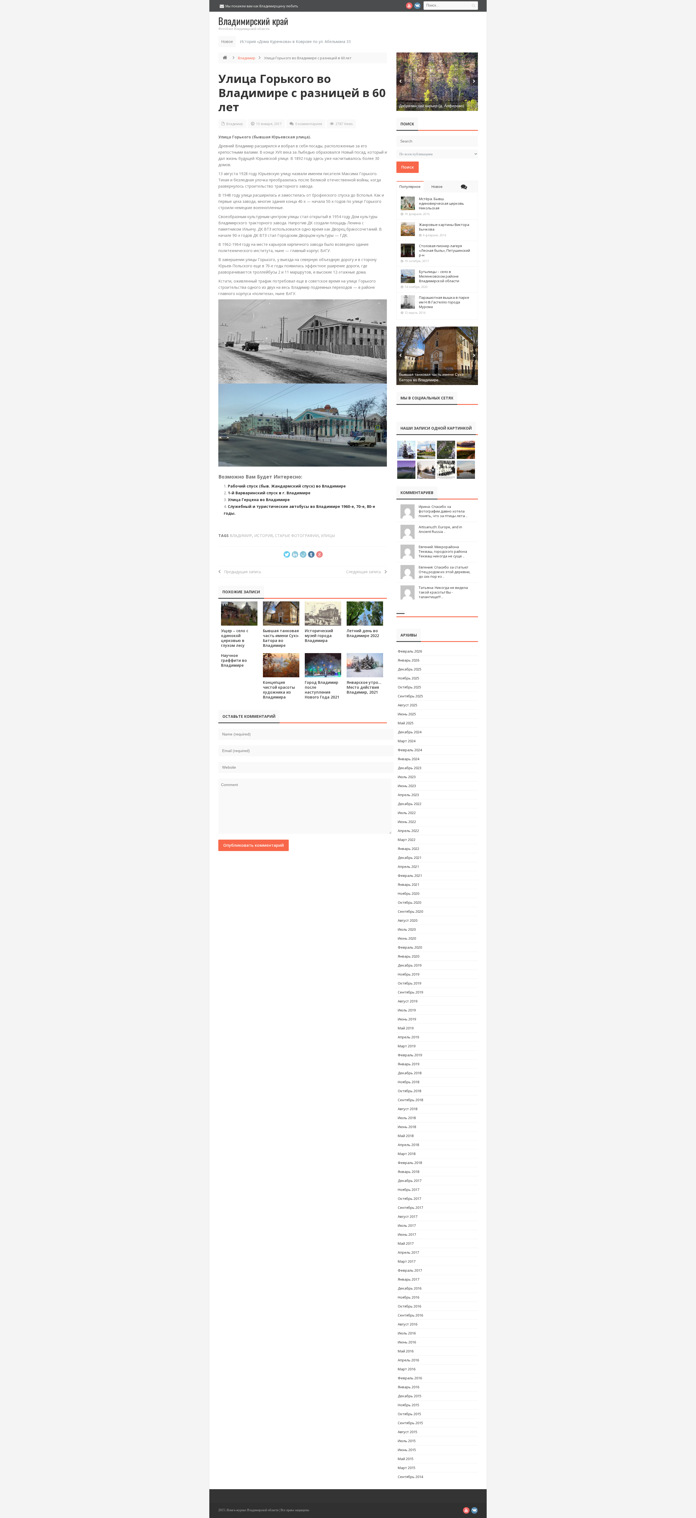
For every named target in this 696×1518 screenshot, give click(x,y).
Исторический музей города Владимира (319, 635)
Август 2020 (407, 920)
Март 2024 (406, 740)
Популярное (410, 186)
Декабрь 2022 (409, 803)
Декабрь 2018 (409, 1072)
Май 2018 (406, 1135)
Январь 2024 (408, 758)
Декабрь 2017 (409, 1180)
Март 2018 (406, 1153)
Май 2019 (406, 1028)
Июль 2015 (407, 1440)
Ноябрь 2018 (408, 1081)
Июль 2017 (407, 1225)
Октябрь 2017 (409, 1198)
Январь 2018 (408, 1171)
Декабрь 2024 (409, 731)
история (263, 535)
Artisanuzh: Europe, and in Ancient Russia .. (440, 529)
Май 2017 (406, 1243)
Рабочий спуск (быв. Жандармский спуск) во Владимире (287, 486)
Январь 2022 (408, 848)
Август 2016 (407, 1324)
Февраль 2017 (410, 1270)
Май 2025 (406, 723)
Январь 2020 (408, 956)
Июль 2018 (407, 1117)
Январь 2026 (408, 660)
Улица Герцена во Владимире (259, 499)
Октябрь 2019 (409, 983)
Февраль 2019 (410, 1055)
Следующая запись (365, 571)
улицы (328, 535)
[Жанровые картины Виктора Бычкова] (408, 229)
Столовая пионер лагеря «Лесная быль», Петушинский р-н (444, 250)
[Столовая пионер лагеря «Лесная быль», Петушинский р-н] (408, 250)
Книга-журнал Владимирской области (252, 1510)
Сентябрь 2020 (410, 911)
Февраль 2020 (410, 947)
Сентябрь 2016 (410, 1315)
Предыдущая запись (241, 571)
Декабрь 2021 (409, 857)
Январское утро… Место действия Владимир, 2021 (364, 687)
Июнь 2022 (407, 821)
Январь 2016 (408, 1386)
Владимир (246, 57)
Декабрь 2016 (409, 1288)
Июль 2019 (407, 1010)
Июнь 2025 (407, 714)
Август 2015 (407, 1431)
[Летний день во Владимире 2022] (365, 613)
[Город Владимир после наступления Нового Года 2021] (323, 665)
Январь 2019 (408, 1063)
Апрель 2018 (408, 1144)
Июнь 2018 (407, 1126)
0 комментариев (308, 124)
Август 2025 (407, 705)
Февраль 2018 (410, 1162)
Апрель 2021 (408, 866)
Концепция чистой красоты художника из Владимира (279, 690)
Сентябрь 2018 (410, 1099)
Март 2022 (406, 839)
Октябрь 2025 (409, 687)
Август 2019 (407, 1001)
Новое (437, 186)
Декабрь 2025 (409, 669)
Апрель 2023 (408, 794)
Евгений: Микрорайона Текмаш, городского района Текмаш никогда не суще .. (443, 551)
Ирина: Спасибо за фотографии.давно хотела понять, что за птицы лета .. (443, 511)
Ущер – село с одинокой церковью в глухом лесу (234, 638)
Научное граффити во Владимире (234, 660)
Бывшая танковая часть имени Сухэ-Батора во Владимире (281, 638)
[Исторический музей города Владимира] (323, 613)
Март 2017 (406, 1261)
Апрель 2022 (408, 830)
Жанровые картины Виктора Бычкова (444, 227)
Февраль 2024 (410, 749)
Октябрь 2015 (409, 1413)
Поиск (407, 167)
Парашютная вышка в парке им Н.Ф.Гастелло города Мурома (444, 302)
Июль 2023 (407, 776)
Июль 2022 (407, 812)
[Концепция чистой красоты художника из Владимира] (281, 665)
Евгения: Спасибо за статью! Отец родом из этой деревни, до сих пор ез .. (444, 572)
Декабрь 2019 (409, 965)
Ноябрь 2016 (408, 1297)
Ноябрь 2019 (408, 974)
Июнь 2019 (407, 1019)
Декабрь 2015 (409, 1395)
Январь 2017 (408, 1279)
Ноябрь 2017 (408, 1189)
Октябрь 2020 (409, 902)
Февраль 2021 (410, 875)
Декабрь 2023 (409, 767)
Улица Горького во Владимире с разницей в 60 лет (302, 92)
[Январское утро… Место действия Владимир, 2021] (365, 665)
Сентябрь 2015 (410, 1422)
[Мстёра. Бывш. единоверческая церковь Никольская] (408, 203)
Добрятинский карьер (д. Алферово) (431, 106)
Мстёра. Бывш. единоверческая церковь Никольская (441, 203)
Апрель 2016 (408, 1360)
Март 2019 (406, 1046)
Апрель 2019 (408, 1037)
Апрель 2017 (408, 1252)
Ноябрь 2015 (408, 1404)
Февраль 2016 (410, 1378)
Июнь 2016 (407, 1342)
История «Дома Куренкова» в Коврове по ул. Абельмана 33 (295, 41)
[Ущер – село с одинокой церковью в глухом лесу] (239, 613)
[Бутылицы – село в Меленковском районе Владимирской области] (408, 276)
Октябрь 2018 (409, 1090)
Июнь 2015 (407, 1449)
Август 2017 (407, 1216)
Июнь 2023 (407, 785)
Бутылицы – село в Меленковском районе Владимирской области (439, 276)
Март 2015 (406, 1467)
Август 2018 (407, 1108)
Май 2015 (406, 1458)
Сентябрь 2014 (410, 1476)
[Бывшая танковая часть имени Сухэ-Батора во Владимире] (281, 613)
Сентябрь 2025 (410, 696)
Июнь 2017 (407, 1234)
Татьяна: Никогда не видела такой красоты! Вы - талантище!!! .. (443, 592)
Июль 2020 (407, 929)
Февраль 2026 (410, 651)
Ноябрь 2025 (408, 678)
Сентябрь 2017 (410, 1207)
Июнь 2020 (407, 938)
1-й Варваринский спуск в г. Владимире (269, 492)
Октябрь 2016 (409, 1306)
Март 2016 (406, 1369)
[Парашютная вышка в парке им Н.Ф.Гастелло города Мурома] (408, 302)
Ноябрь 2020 (408, 893)
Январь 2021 (408, 884)
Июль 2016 (407, 1333)
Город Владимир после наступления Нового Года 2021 (322, 690)
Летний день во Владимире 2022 (363, 633)
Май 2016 (406, 1351)
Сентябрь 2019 (410, 992)
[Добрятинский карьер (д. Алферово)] (437, 81)
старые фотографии (297, 535)
